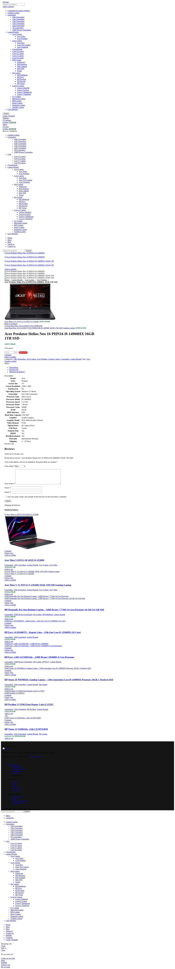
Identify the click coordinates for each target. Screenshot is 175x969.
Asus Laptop (17, 41)
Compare (9, 938)
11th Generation (18, 19)
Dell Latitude (22, 66)
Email (7, 492)
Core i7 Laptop (18, 56)
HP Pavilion (21, 79)
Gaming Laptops (18, 769)
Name (7, 488)
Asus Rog (21, 43)
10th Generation (18, 17)
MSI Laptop (16, 101)
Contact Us (16, 790)
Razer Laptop (17, 103)
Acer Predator (22, 39)
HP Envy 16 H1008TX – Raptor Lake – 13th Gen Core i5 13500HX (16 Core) (43, 632)
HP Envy (20, 77)
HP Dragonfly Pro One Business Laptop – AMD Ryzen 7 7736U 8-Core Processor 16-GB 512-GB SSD (54, 609)
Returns (15, 799)
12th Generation (18, 21)
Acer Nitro (21, 36)
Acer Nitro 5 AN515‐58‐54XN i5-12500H (24, 560)
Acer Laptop (17, 34)
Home (14, 782)
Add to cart (23, 352)
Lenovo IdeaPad (23, 88)
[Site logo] (6, 2)
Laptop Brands (13, 32)
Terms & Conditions (20, 801)
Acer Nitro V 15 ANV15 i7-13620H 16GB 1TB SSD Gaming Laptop (38, 585)
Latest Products (13, 765)
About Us (16, 788)
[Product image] (30, 549)
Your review (10, 484)
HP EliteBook (22, 75)
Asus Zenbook (22, 47)
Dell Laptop (16, 60)
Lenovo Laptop (18, 86)
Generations (16, 767)
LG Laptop (16, 97)
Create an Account (8, 958)
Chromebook (17, 49)
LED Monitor (13, 109)
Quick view (9, 553)
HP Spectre (21, 81)
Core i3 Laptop (18, 51)
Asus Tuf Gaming (23, 45)
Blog (14, 786)
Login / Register (12, 940)
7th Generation (17, 28)
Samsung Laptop (18, 105)
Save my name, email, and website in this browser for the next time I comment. (37, 497)
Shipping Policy (18, 803)
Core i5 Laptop (18, 54)
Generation (12, 15)
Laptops (15, 773)
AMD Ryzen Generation (21, 30)
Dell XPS (20, 69)
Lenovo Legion (23, 90)
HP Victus (21, 84)
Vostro (19, 71)
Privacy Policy (17, 796)
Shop (14, 784)
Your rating (9, 466)
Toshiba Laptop (18, 107)
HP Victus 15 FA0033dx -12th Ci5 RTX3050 (26, 729)
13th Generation (18, 24)
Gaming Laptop (13, 13)
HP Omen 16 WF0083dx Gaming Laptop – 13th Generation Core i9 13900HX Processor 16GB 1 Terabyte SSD (59, 679)
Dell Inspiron (22, 64)
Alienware (21, 62)
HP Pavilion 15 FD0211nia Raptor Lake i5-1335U (29, 704)
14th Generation (18, 26)
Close (3, 946)
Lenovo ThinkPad (24, 94)
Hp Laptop (16, 73)
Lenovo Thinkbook (24, 92)
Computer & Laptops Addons (19, 11)
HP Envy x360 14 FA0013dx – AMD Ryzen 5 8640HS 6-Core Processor (39, 657)
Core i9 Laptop (18, 58)
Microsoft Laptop (18, 99)
